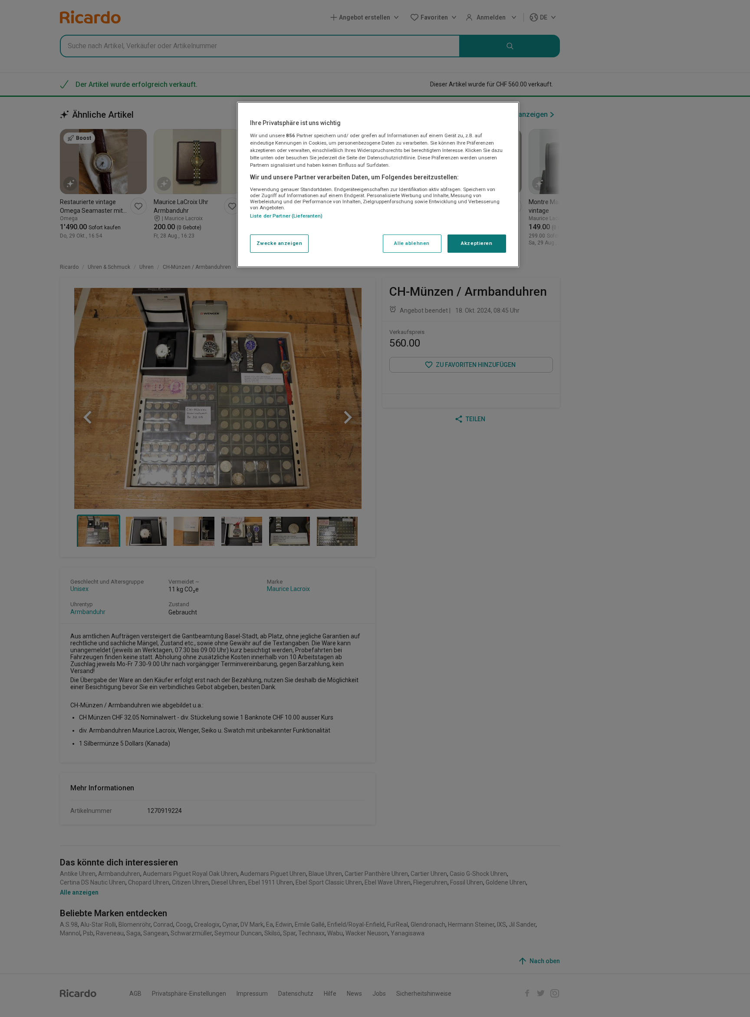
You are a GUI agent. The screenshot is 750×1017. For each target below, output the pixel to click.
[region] (378, 184)
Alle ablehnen (411, 243)
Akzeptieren (476, 243)
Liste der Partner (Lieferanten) (286, 216)
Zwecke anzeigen (280, 243)
